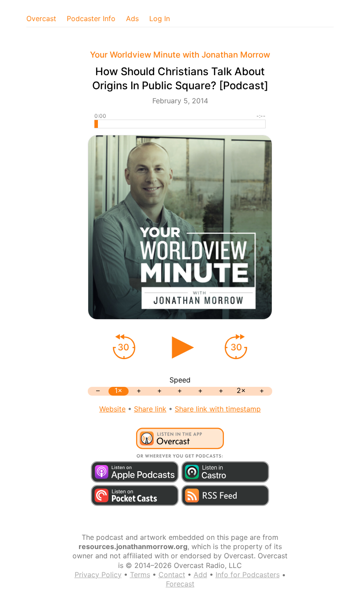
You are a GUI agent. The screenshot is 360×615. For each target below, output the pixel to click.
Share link (150, 408)
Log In (159, 18)
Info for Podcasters (248, 574)
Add (200, 574)
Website (112, 408)
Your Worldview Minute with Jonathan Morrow (180, 55)
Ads (132, 18)
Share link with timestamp (218, 408)
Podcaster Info (91, 18)
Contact (171, 574)
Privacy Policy (98, 574)
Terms (140, 574)
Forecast (180, 583)
